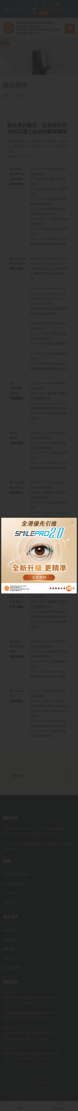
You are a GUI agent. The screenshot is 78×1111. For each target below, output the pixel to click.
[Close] (72, 522)
